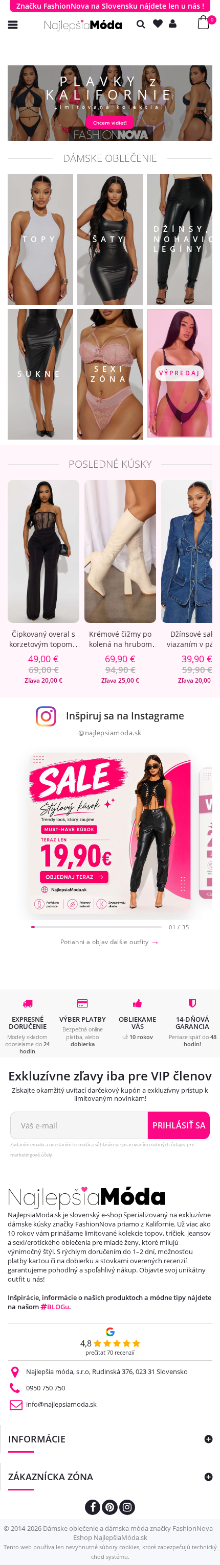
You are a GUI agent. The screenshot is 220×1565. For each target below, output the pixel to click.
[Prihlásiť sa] (175, 24)
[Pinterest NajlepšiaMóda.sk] (110, 1508)
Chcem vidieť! (110, 122)
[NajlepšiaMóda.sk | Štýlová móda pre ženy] (83, 26)
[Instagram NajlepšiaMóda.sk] (127, 1508)
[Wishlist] (160, 24)
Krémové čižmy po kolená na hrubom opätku (120, 644)
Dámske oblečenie (110, 158)
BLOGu (58, 1306)
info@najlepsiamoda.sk (61, 1404)
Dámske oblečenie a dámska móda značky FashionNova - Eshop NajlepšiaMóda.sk (129, 1533)
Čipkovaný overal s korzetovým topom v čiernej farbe (43, 644)
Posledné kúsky (110, 464)
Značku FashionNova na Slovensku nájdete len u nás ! (110, 6)
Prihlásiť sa (179, 1125)
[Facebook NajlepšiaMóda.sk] (92, 1508)
